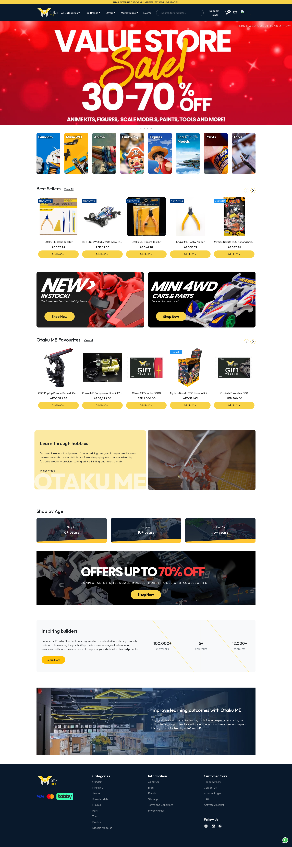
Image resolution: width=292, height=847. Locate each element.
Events (147, 13)
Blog (151, 787)
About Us (153, 781)
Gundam (97, 781)
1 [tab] (141, 128)
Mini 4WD (98, 787)
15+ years (220, 530)
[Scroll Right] (253, 190)
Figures (96, 804)
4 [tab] (151, 128)
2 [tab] (144, 128)
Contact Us (210, 787)
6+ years (71, 530)
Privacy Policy (156, 810)
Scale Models (100, 799)
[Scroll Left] (246, 190)
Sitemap (153, 799)
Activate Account (214, 804)
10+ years (146, 530)
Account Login (212, 793)
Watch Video (47, 470)
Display (96, 822)
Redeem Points (213, 781)
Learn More (53, 660)
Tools (95, 816)
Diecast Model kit (102, 827)
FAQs (207, 799)
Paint (95, 810)
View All (69, 189)
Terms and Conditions (160, 804)
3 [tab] (147, 128)
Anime (96, 793)
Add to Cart (59, 254)
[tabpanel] (146, 73)
